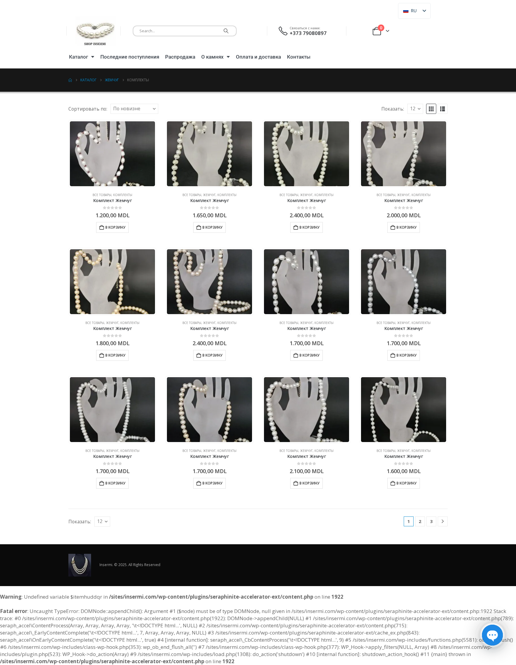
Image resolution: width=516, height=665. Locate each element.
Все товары (102, 195)
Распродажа (180, 57)
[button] (431, 109)
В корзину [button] (115, 227)
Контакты (299, 57)
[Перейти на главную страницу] (70, 80)
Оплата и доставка (258, 57)
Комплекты (122, 195)
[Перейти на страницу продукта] (112, 153)
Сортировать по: (87, 109)
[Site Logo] (95, 31)
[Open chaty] (492, 635)
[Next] (443, 521)
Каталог (78, 57)
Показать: (392, 109)
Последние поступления (129, 57)
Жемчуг (209, 195)
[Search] (226, 31)
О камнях (212, 57)
